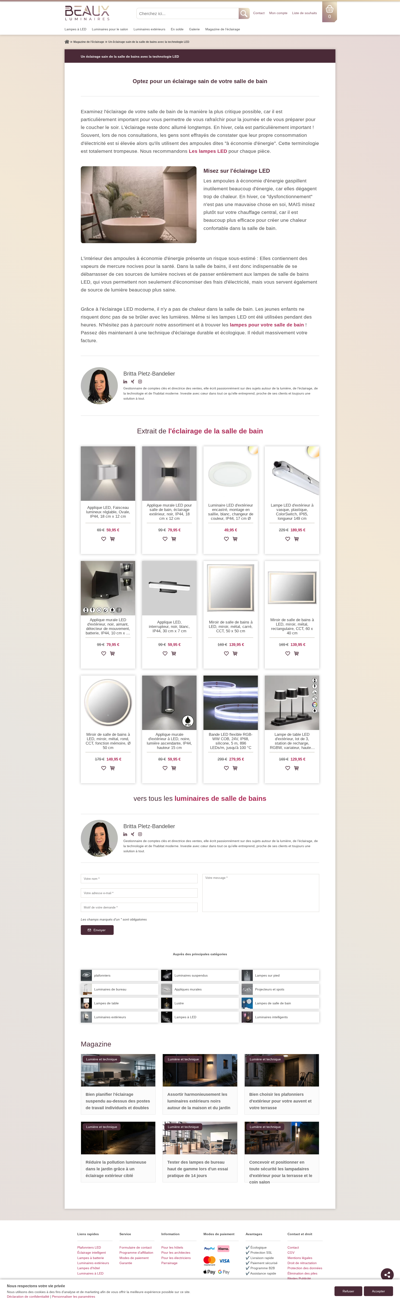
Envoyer (100, 930)
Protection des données (305, 1268)
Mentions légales (300, 1258)
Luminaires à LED (90, 1273)
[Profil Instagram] (140, 382)
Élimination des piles (302, 1273)
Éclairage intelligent (91, 1252)
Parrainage (169, 1263)
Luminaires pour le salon (110, 29)
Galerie (194, 29)
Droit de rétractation (302, 1263)
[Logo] (87, 13)
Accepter (378, 1291)
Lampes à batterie (90, 1258)
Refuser (348, 1291)
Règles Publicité (299, 1278)
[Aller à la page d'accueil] (67, 41)
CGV (291, 1252)
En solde (177, 29)
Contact (259, 13)
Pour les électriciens (176, 1258)
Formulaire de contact (135, 1247)
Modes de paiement (134, 1258)
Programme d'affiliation (136, 1252)
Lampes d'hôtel (88, 1268)
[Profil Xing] (132, 382)
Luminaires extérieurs (149, 29)
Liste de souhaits (304, 13)
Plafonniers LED (89, 1247)
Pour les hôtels (172, 1247)
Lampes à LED (75, 29)
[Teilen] (387, 1275)
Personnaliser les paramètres (73, 1296)
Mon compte (278, 13)
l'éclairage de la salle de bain (215, 431)
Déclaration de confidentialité (28, 1296)
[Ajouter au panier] (112, 539)
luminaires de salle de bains (220, 798)
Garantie (125, 1263)
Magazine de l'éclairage (222, 29)
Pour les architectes (175, 1252)
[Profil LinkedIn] (125, 382)
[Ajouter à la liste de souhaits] (103, 539)
